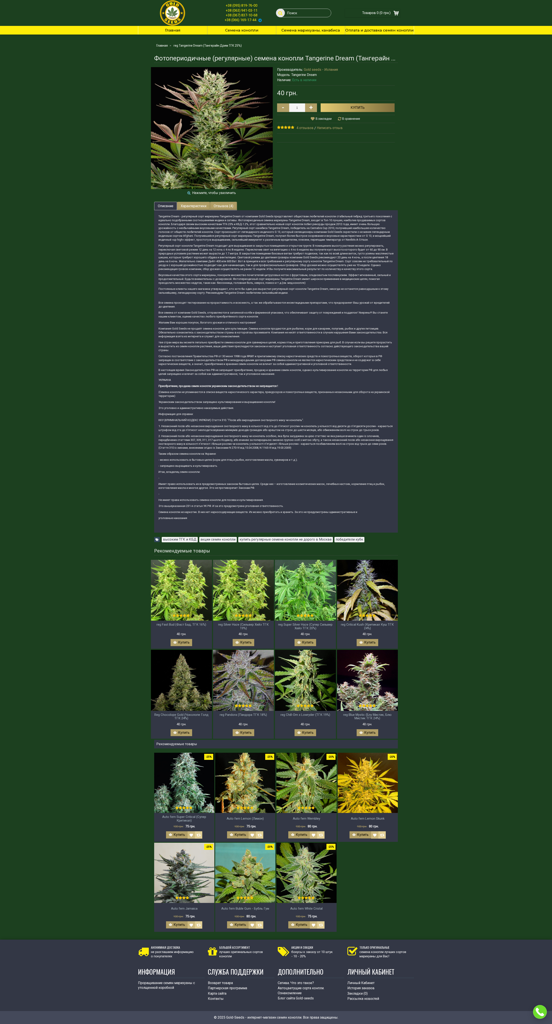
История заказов (361, 988)
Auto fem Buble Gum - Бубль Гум (245, 908)
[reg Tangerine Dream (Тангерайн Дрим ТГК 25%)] (212, 128)
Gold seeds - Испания (321, 70)
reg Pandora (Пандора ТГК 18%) (243, 715)
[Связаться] (540, 1012)
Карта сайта (217, 993)
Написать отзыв (330, 128)
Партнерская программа (227, 988)
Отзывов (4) (223, 206)
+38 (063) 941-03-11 (241, 10)
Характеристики (193, 206)
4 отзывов (305, 128)
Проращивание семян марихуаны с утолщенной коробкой (166, 985)
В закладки (324, 118)
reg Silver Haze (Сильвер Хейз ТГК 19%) (243, 626)
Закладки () (357, 993)
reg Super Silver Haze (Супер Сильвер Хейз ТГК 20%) (305, 626)
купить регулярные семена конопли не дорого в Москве (286, 539)
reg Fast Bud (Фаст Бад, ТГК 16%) (181, 624)
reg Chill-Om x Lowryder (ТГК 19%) (305, 715)
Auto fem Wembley (306, 818)
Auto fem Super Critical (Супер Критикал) (184, 818)
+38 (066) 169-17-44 (240, 20)
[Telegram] (260, 20)
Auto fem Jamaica (184, 908)
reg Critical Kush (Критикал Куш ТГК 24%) (367, 626)
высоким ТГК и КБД (179, 539)
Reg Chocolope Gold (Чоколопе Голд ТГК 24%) (181, 716)
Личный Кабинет (361, 983)
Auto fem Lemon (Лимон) (245, 818)
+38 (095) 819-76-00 (241, 5)
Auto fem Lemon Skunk (367, 818)
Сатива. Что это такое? (296, 983)
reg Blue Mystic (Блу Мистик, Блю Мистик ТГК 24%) (367, 716)
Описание (165, 206)
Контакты (216, 999)
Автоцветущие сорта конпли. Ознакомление (301, 990)
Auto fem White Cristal (306, 908)
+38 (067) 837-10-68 (241, 15)
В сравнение (351, 118)
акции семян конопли (218, 539)
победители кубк (349, 539)
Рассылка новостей (363, 999)
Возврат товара (220, 983)
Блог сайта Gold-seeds (296, 998)
